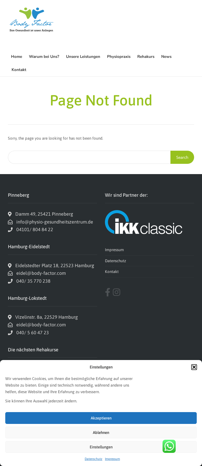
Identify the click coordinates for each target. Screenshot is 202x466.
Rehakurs (145, 56)
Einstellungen (101, 447)
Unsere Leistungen (83, 56)
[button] (194, 367)
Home (16, 56)
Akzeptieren (101, 418)
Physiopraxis (118, 56)
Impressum (112, 459)
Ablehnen (101, 432)
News (166, 56)
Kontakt (19, 69)
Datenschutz (93, 459)
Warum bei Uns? (44, 56)
